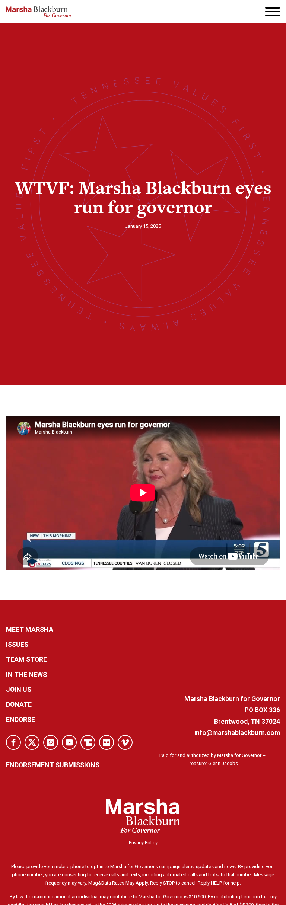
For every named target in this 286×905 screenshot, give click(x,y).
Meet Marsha (29, 629)
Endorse (20, 719)
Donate (19, 704)
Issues (17, 644)
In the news (26, 674)
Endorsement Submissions (52, 765)
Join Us (18, 689)
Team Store (26, 659)
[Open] (272, 11)
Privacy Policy (143, 842)
